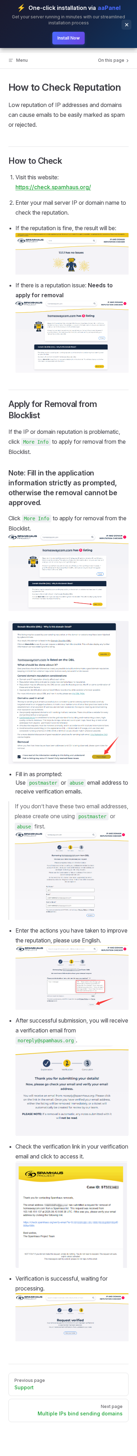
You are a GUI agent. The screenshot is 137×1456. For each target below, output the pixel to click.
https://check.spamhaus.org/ (53, 187)
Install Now (68, 38)
